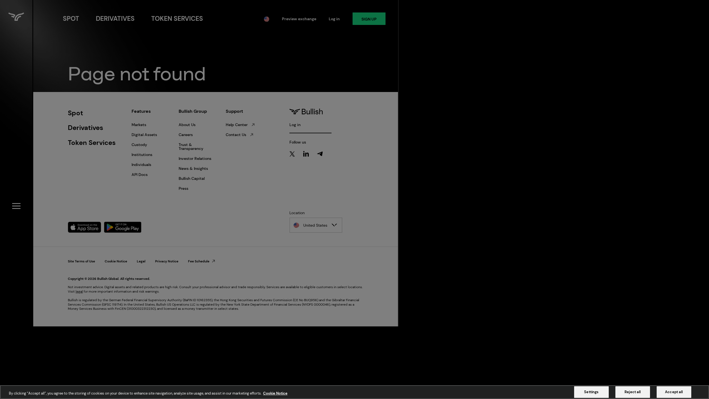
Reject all (633, 392)
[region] (354, 392)
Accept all (674, 392)
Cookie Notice (275, 393)
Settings (591, 392)
